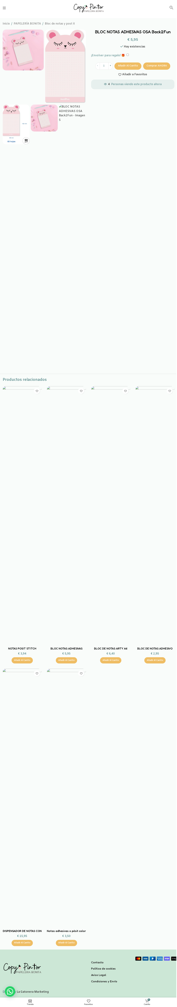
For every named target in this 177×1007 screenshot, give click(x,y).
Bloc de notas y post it (60, 24)
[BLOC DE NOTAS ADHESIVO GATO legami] (154, 515)
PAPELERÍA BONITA (27, 24)
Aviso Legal (98, 975)
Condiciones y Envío (104, 981)
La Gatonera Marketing (33, 992)
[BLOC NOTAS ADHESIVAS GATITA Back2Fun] (66, 515)
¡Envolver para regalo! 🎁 (108, 55)
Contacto (97, 962)
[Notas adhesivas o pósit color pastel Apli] (66, 798)
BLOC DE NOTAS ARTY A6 (110, 648)
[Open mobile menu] (4, 7)
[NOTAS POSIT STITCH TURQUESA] (22, 515)
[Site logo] (88, 8)
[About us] (110, 957)
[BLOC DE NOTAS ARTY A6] (110, 515)
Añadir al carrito (128, 65)
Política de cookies (103, 968)
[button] (171, 9)
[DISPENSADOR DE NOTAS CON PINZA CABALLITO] (22, 798)
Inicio (6, 24)
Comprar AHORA (157, 65)
